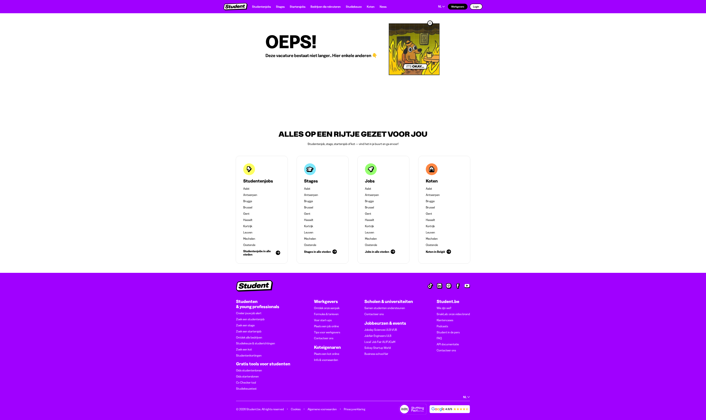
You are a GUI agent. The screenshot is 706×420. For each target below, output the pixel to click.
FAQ (439, 338)
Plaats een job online (326, 326)
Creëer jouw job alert (248, 313)
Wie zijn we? (444, 308)
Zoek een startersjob (248, 331)
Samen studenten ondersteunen (384, 308)
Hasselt (247, 220)
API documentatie (448, 344)
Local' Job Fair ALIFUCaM (379, 342)
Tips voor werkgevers (327, 332)
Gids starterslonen (247, 376)
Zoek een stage (245, 325)
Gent (246, 213)
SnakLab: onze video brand (453, 314)
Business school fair (376, 354)
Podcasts (442, 326)
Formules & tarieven (326, 314)
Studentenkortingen (249, 355)
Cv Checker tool (246, 382)
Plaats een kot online (326, 354)
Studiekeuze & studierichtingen (255, 343)
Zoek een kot (244, 349)
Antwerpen (250, 195)
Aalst (246, 188)
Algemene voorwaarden (322, 409)
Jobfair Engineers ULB (377, 336)
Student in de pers (448, 332)
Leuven (247, 232)
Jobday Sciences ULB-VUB (380, 330)
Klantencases (445, 320)
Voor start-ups (323, 320)
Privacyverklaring (354, 409)
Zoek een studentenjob (250, 319)
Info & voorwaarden (326, 360)
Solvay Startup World (377, 348)
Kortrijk (247, 226)
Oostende (249, 245)
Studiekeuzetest (246, 388)
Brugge (247, 201)
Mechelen (249, 238)
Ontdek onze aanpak (327, 308)
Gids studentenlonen (249, 370)
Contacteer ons (323, 338)
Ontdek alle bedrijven (249, 337)
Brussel (247, 207)
